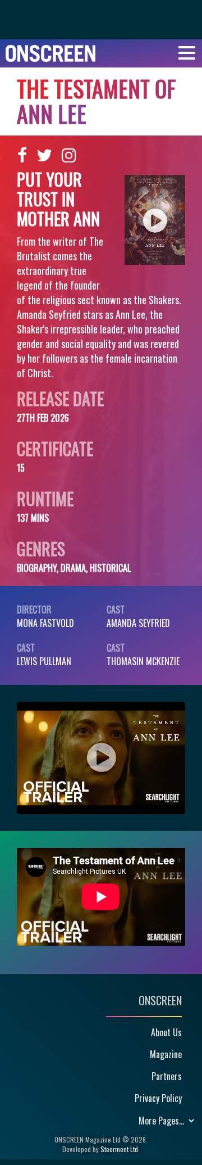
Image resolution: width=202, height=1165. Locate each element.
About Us (166, 1032)
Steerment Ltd (119, 1149)
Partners (167, 1076)
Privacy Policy (158, 1098)
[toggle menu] (186, 53)
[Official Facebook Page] (22, 155)
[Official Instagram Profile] (69, 155)
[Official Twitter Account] (44, 155)
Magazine (166, 1054)
